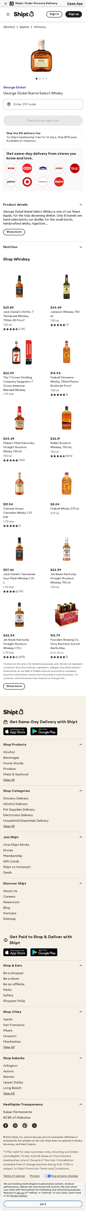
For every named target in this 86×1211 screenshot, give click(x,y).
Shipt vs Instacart (17, 867)
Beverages (11, 757)
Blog (6, 907)
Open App (75, 3)
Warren (8, 1076)
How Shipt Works (16, 844)
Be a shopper (13, 973)
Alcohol (9, 752)
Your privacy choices (64, 1176)
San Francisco (14, 1025)
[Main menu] (8, 14)
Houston (9, 1036)
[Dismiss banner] (5, 3)
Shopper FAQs (14, 1001)
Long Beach (12, 1088)
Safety (8, 995)
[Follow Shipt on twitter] (34, 1126)
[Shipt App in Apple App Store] (15, 731)
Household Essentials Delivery (26, 820)
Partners (9, 913)
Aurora (8, 1071)
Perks (7, 989)
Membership (12, 855)
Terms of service (14, 1176)
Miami (7, 1030)
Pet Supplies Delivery (19, 809)
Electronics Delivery (18, 815)
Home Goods (13, 763)
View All (9, 780)
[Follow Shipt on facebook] (5, 1126)
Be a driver (11, 978)
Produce (9, 768)
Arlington (10, 1065)
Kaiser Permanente (17, 1112)
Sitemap (9, 918)
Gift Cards (11, 861)
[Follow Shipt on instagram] (15, 1126)
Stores (8, 850)
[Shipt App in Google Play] (43, 731)
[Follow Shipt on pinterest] (24, 1126)
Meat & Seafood (15, 774)
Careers (9, 896)
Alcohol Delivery (15, 804)
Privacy (35, 1176)
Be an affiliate (13, 984)
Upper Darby (13, 1082)
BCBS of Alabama (16, 1117)
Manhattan (12, 1041)
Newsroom (11, 902)
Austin (8, 1019)
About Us (10, 891)
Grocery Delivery (16, 798)
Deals (7, 872)
